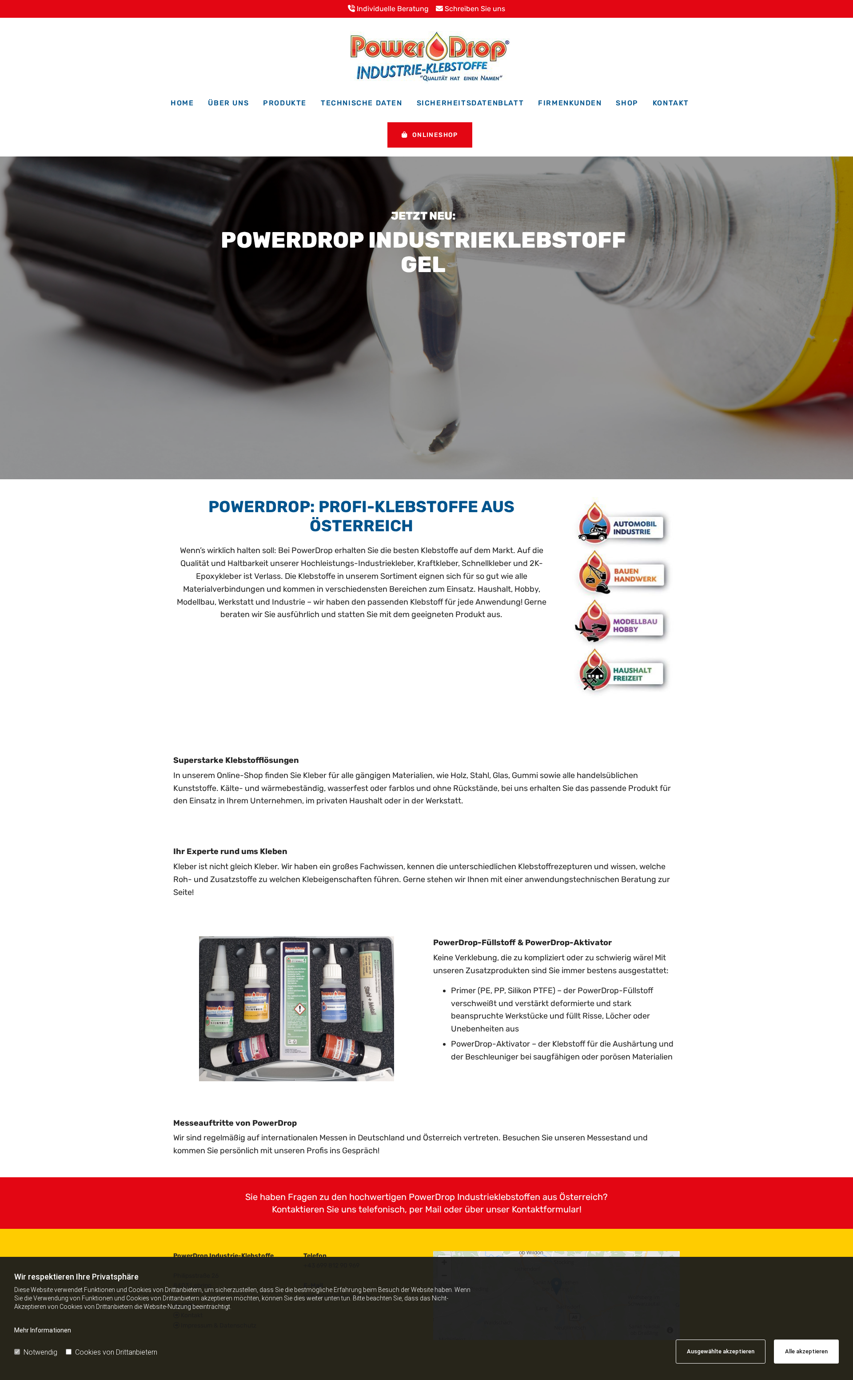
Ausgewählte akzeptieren (720, 1351)
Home (182, 103)
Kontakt (671, 103)
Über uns (228, 103)
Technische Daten (362, 103)
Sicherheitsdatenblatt (470, 103)
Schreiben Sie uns (470, 8)
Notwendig (40, 1352)
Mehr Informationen (42, 1330)
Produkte (285, 103)
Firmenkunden (570, 103)
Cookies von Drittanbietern (116, 1352)
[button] (429, 135)
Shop (627, 103)
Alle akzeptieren (806, 1351)
